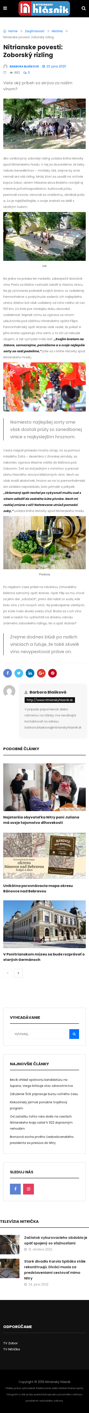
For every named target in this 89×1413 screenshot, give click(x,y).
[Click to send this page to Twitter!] (18, 673)
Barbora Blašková (48, 692)
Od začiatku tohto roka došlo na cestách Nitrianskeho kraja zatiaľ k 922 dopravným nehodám (41, 1122)
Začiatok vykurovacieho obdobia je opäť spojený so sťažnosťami (55, 1240)
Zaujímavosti (34, 31)
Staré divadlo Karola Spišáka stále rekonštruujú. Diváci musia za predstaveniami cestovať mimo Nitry (55, 1270)
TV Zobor (10, 1343)
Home (12, 31)
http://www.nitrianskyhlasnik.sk (50, 700)
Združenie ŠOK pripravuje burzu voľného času (44, 1094)
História (57, 31)
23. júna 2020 (56, 66)
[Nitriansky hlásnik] (44, 9)
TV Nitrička (11, 1349)
